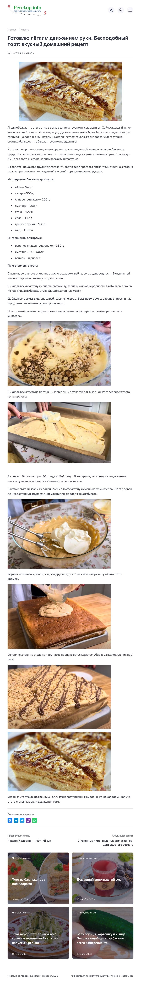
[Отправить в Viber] (28, 820)
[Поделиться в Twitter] (22, 820)
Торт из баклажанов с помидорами (28, 881)
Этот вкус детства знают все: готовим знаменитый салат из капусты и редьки (35, 938)
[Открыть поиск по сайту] (120, 10)
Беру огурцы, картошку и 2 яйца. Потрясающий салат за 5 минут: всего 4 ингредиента (101, 938)
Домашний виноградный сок (99, 879)
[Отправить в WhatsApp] (34, 820)
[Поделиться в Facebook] (10, 820)
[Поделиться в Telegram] (16, 820)
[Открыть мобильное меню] (130, 10)
